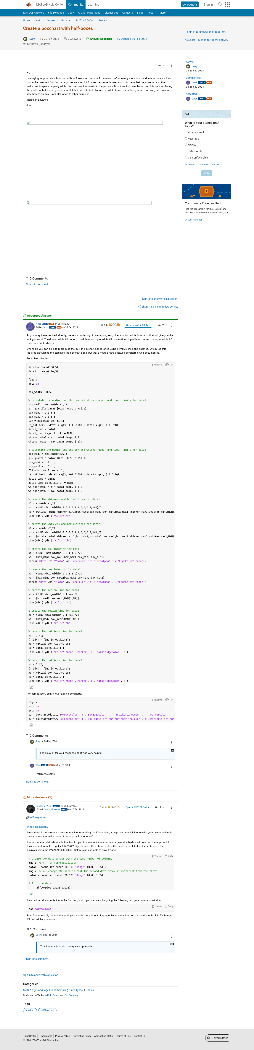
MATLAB (28, 990)
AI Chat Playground (89, 12)
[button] (220, 4)
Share (191, 40)
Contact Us (139, 1036)
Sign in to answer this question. (206, 31)
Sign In (208, 4)
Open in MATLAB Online (138, 325)
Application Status (103, 1036)
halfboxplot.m (37, 817)
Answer (50, 20)
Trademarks (45, 1036)
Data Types (76, 990)
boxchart (29, 1010)
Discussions (111, 12)
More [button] (162, 12)
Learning (93, 4)
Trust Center (29, 1036)
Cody (71, 12)
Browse (65, 20)
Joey (32, 39)
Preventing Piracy (82, 1036)
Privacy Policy (62, 1036)
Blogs (140, 12)
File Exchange (56, 12)
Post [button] (150, 12)
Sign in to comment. (37, 284)
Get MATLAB (189, 4)
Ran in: (104, 325)
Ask (38, 20)
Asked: (190, 61)
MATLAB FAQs (84, 20)
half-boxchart (47, 1010)
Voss (38, 324)
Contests (127, 12)
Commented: (193, 77)
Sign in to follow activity (213, 40)
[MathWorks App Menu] (227, 4)
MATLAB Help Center (50, 4)
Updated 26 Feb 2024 (133, 38)
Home (26, 20)
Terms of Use (124, 1036)
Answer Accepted (100, 38)
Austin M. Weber (44, 806)
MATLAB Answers (33, 12)
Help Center (53, 995)
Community (75, 4)
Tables (90, 990)
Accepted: (191, 93)
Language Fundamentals (51, 990)
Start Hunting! (195, 219)
